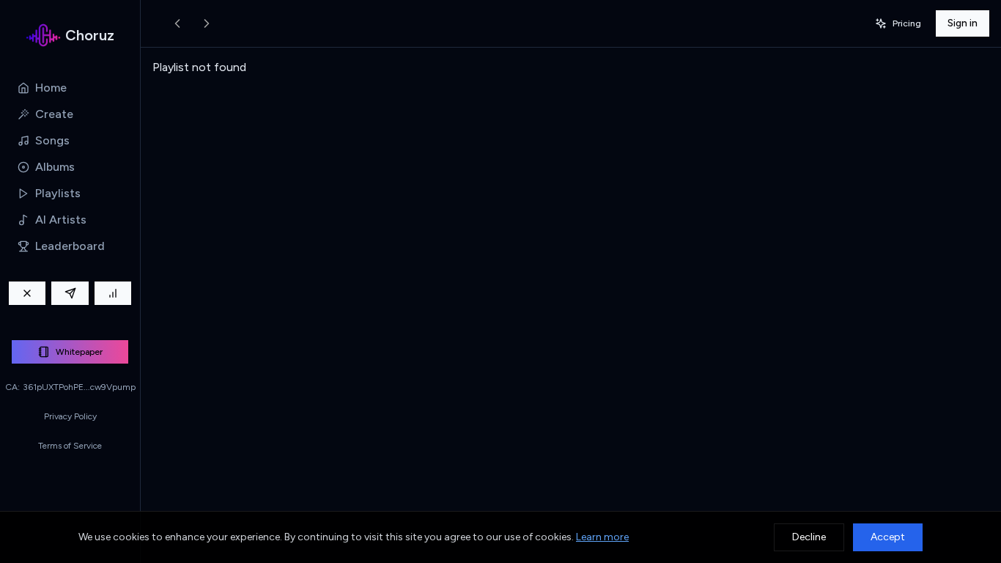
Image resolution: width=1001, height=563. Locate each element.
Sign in (963, 23)
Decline (809, 537)
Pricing (907, 23)
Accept (888, 537)
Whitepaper (79, 352)
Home (51, 88)
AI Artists (60, 220)
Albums (55, 167)
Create (54, 114)
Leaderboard (70, 246)
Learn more (602, 537)
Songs (52, 140)
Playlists (58, 193)
